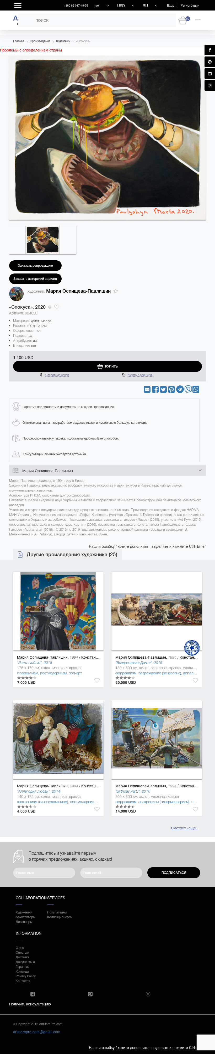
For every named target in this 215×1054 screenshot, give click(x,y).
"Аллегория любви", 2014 (38, 791)
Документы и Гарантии (25, 964)
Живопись (63, 41)
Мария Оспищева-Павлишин (78, 291)
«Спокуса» (83, 41)
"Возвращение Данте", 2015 (138, 662)
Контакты (23, 980)
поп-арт (75, 673)
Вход (170, 5)
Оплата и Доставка (22, 954)
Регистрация (190, 5)
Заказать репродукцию (35, 265)
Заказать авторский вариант (35, 279)
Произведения (40, 41)
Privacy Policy (26, 976)
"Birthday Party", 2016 (132, 791)
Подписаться (174, 873)
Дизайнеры (24, 921)
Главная (18, 41)
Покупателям (57, 912)
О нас (20, 947)
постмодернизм (53, 673)
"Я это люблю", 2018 (34, 662)
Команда (22, 971)
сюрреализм (27, 673)
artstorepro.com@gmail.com (36, 1031)
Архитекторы (25, 917)
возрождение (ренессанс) (159, 673)
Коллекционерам (57, 917)
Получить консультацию (30, 1003)
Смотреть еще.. (184, 827)
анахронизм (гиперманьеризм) (42, 802)
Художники (24, 912)
